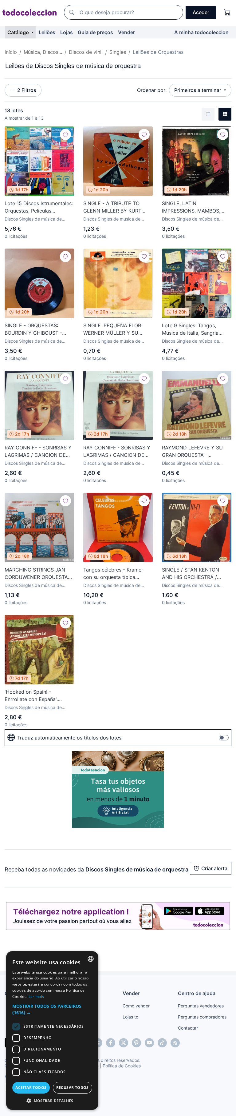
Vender (126, 32)
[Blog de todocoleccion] (175, 1042)
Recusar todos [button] (72, 1087)
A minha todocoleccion (201, 32)
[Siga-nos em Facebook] (110, 1042)
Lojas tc (130, 1016)
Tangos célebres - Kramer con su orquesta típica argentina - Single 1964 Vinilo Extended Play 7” (117, 574)
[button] (52, 1009)
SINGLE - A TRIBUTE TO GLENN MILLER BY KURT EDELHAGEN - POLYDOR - (114, 207)
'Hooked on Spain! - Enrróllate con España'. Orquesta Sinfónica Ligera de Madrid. (38, 696)
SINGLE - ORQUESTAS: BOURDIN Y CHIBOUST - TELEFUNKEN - (33, 329)
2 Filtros (26, 90)
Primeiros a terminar (198, 90)
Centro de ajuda (196, 993)
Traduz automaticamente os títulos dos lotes (69, 738)
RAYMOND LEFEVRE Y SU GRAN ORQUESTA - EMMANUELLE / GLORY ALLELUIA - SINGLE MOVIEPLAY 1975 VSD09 (192, 451)
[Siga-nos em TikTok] (162, 1042)
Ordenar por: (152, 90)
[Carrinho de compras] (227, 12)
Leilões (47, 32)
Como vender (136, 1005)
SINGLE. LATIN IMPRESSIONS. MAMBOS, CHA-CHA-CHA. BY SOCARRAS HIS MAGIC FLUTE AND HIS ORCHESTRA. (191, 207)
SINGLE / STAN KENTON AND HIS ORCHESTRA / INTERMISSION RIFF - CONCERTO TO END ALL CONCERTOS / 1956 (191, 574)
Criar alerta (214, 868)
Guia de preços (95, 32)
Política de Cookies (122, 1065)
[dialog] (52, 1030)
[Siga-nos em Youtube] (149, 1042)
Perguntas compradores (202, 1016)
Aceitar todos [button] (30, 1087)
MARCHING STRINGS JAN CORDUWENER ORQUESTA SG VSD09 (36, 574)
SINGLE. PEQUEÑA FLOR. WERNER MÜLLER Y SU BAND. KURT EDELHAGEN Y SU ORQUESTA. (116, 329)
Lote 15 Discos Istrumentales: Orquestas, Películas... (39, 207)
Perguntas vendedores (201, 1005)
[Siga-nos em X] (123, 1042)
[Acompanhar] (65, 134)
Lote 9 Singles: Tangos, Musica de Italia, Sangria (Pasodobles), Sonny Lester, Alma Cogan (194, 329)
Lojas (66, 32)
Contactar (188, 1027)
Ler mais (36, 996)
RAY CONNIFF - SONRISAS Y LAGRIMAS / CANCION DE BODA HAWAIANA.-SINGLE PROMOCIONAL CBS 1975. (38, 451)
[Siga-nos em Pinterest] (136, 1042)
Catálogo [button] (18, 32)
